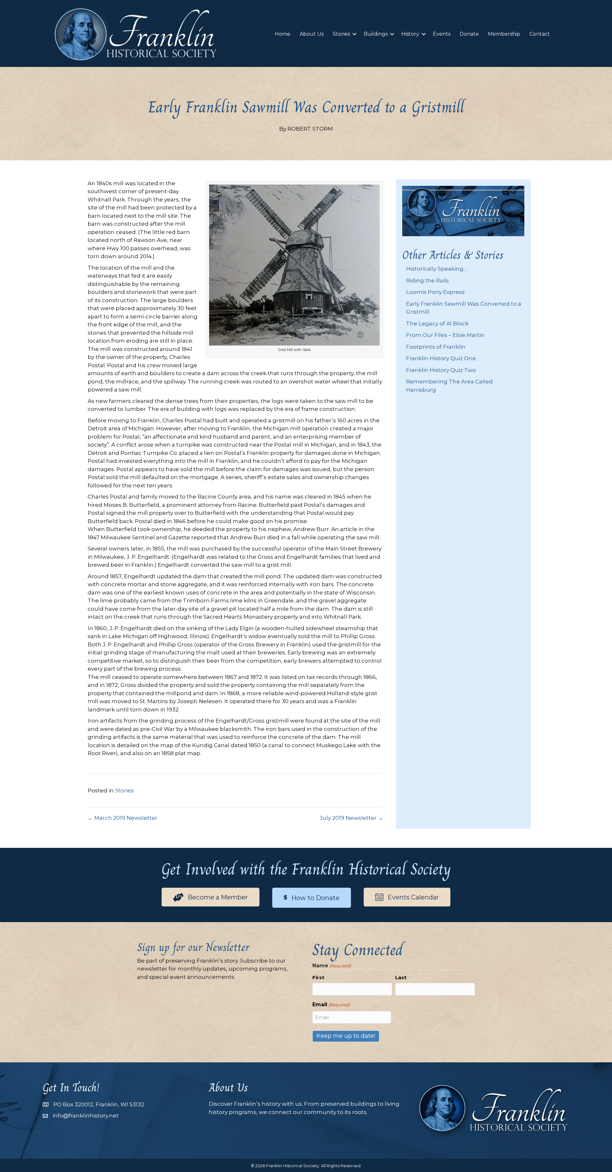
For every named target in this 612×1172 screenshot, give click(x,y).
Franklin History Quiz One (441, 358)
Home (282, 34)
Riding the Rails (427, 280)
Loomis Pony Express (435, 292)
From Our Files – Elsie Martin (445, 335)
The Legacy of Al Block (437, 323)
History (410, 34)
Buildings (376, 34)
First (318, 977)
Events (441, 34)
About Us (312, 34)
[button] (354, 34)
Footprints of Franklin (435, 347)
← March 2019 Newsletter (122, 818)
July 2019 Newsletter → (351, 818)
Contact (539, 34)
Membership (504, 34)
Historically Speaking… (436, 269)
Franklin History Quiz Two (441, 370)
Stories (341, 34)
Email (331, 1004)
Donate (469, 34)
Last (400, 977)
